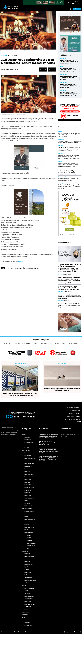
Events (4, 56)
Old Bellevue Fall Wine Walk (31, 268)
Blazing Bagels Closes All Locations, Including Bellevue (68, 77)
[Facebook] (73, 1)
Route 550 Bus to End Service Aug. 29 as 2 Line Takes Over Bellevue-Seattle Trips (69, 134)
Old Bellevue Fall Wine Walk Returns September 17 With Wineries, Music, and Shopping (68, 287)
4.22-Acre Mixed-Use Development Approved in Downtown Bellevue (69, 61)
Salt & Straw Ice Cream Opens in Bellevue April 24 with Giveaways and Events (69, 94)
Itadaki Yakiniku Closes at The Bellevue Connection (68, 179)
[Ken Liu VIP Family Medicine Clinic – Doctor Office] (70, 43)
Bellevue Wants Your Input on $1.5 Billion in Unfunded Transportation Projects (69, 186)
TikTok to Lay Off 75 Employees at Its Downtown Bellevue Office (69, 142)
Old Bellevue (18, 268)
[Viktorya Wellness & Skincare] (69, 322)
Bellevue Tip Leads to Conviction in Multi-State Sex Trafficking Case (68, 69)
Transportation (63, 183)
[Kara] (2, 69)
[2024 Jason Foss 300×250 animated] (28, 158)
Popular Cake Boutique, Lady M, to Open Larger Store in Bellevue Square (20, 394)
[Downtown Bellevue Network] (13, 7)
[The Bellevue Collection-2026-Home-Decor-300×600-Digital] (69, 213)
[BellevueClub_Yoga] (70, 24)
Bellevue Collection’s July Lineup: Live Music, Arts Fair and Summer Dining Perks (69, 296)
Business (61, 139)
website (20, 262)
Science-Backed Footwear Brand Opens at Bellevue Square (62, 389)
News (61, 66)
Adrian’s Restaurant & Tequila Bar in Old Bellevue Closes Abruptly (69, 85)
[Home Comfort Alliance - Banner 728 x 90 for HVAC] (41, 352)
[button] (68, 3)
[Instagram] (75, 1)
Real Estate (63, 58)
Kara (7, 69)
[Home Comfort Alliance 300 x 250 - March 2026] (69, 111)
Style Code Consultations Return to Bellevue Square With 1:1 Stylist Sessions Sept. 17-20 (69, 148)
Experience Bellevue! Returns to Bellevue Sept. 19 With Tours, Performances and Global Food (68, 156)
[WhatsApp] (54, 69)
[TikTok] (71, 632)
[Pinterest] (50, 69)
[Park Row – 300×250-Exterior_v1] (28, 203)
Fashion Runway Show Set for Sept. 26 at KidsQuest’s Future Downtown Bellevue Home (68, 164)
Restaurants (63, 74)
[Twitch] (74, 632)
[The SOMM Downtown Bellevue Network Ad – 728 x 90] (43, 2)
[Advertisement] (41, 648)
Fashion (60, 161)
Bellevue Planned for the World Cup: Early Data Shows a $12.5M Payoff (69, 305)
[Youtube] (73, 4)
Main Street (10, 268)
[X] (78, 1)
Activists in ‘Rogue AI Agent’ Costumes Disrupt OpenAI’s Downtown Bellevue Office (67, 172)
